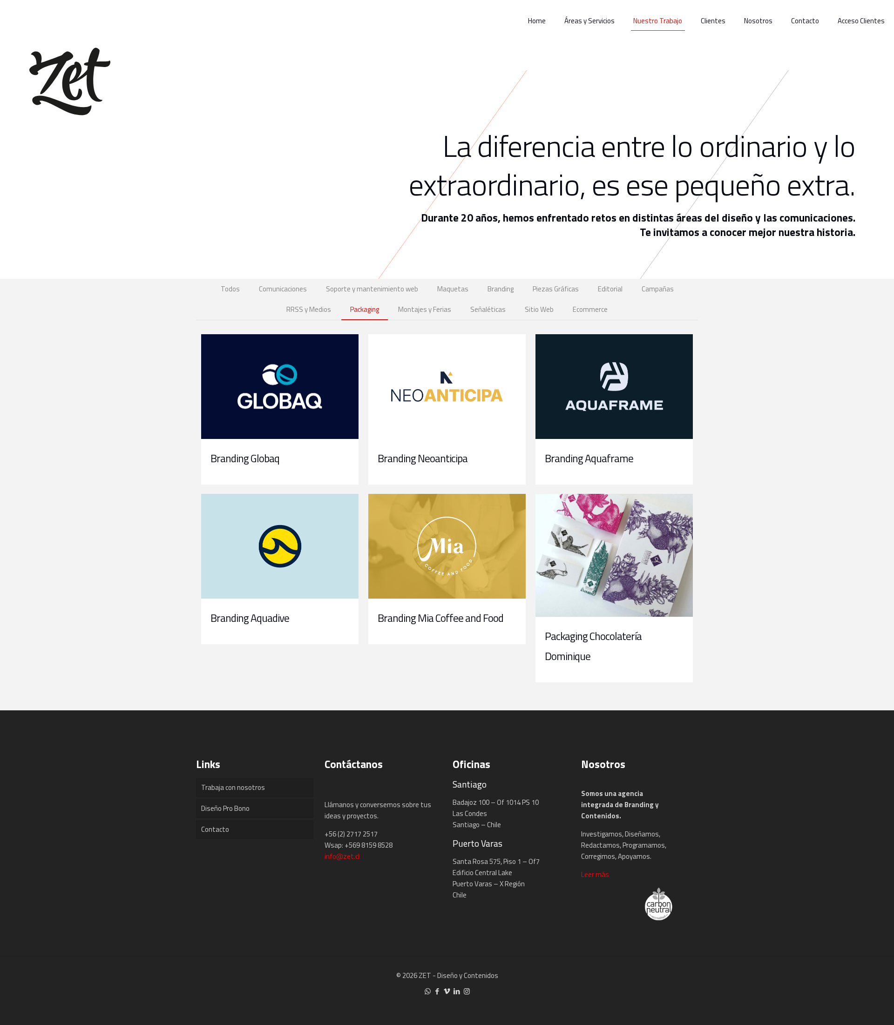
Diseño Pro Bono (225, 808)
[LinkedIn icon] (457, 991)
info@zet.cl (342, 856)
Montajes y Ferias (424, 309)
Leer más (595, 874)
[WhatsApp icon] (427, 991)
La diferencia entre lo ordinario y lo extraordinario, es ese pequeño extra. (632, 164)
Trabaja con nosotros (233, 787)
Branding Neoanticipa (422, 458)
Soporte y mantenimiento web (372, 288)
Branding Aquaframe (589, 458)
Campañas (658, 288)
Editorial (610, 288)
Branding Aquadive (249, 618)
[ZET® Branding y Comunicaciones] (69, 79)
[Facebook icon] (437, 991)
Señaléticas (488, 309)
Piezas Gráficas (556, 288)
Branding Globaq (244, 458)
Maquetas (452, 288)
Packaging (364, 309)
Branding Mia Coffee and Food (440, 618)
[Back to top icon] (849, 1006)
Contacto (215, 829)
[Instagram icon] (466, 991)
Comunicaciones (283, 288)
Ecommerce (590, 309)
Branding (501, 288)
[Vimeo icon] (447, 991)
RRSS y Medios (308, 309)
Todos (230, 288)
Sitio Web (539, 309)
